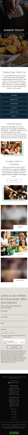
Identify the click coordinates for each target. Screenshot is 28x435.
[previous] (1, 33)
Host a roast (14, 180)
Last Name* (4, 317)
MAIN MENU (14, 95)
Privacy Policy (14, 417)
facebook (15, 411)
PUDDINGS (14, 107)
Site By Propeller (14, 431)
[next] (26, 33)
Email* (2, 323)
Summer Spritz (14, 99)
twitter (14, 414)
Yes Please (14, 347)
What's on (20, 254)
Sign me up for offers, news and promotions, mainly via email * (14, 336)
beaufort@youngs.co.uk (14, 382)
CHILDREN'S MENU (14, 112)
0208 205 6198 (15, 381)
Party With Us (20, 280)
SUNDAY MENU (14, 103)
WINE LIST (14, 116)
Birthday (3, 329)
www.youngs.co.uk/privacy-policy (7, 358)
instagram (15, 409)
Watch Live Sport (20, 227)
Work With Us (14, 419)
